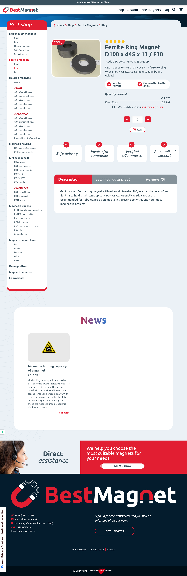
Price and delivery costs (23, 531)
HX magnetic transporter (25, 148)
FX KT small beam (22, 192)
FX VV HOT (19, 178)
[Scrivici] (12, 519)
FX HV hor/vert (21, 196)
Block (16, 38)
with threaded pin (22, 108)
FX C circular (19, 182)
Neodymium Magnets (22, 33)
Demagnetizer (18, 266)
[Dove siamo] (12, 523)
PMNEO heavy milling (24, 214)
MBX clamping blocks (23, 152)
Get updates (114, 531)
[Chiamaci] (12, 515)
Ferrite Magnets (19, 59)
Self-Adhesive (20, 54)
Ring (16, 42)
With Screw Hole (21, 50)
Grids (16, 256)
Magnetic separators (22, 240)
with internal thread (23, 92)
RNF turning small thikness (26, 226)
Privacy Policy (79, 549)
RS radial (18, 230)
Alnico (17, 82)
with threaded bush (23, 104)
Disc (16, 72)
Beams (17, 260)
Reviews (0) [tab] (155, 179)
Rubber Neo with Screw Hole (27, 138)
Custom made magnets (144, 10)
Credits (111, 549)
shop (26, 24)
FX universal (19, 162)
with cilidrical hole (22, 100)
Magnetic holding (20, 143)
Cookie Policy (97, 549)
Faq (166, 10)
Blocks (17, 248)
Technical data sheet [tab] (112, 179)
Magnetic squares (20, 272)
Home (60, 25)
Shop (120, 10)
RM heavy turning (22, 218)
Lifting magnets (19, 157)
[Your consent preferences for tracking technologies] (2, 432)
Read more (64, 412)
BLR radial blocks (21, 234)
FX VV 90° (18, 174)
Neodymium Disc (22, 46)
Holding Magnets (20, 77)
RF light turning (21, 222)
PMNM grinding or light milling (28, 210)
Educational (16, 278)
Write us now (122, 466)
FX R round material (23, 170)
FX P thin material (22, 166)
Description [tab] (69, 179)
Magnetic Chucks (20, 205)
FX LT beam (19, 200)
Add (139, 129)
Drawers (18, 252)
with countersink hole (24, 96)
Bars (16, 244)
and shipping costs (152, 107)
